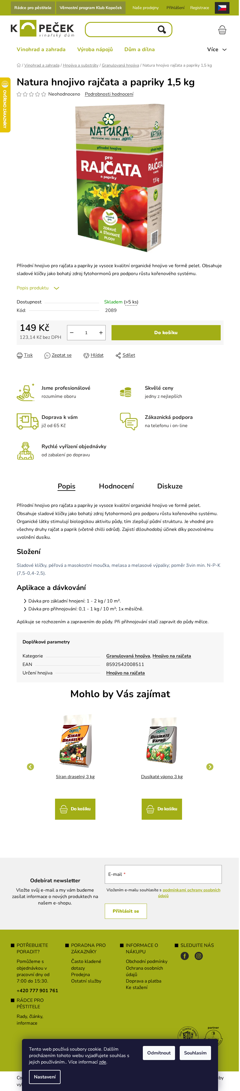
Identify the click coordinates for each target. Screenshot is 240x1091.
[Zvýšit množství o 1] (101, 332)
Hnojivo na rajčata (171, 656)
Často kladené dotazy (86, 964)
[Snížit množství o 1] (71, 332)
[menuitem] (41, 49)
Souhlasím (195, 1053)
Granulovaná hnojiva (128, 656)
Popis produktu (33, 288)
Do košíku (166, 332)
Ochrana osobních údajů (144, 971)
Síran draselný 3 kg (75, 776)
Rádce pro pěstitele (33, 8)
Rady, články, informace (30, 1019)
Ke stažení (137, 987)
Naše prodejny (146, 8)
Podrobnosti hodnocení (109, 94)
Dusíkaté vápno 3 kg (162, 776)
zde (102, 1062)
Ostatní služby (86, 981)
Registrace (199, 8)
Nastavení (45, 1077)
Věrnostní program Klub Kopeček (91, 8)
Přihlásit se (126, 911)
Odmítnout (159, 1053)
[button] (75, 806)
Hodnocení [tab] (116, 486)
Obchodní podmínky (146, 961)
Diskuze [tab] (170, 486)
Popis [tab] (67, 486)
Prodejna (80, 974)
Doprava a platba (143, 981)
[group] (75, 766)
